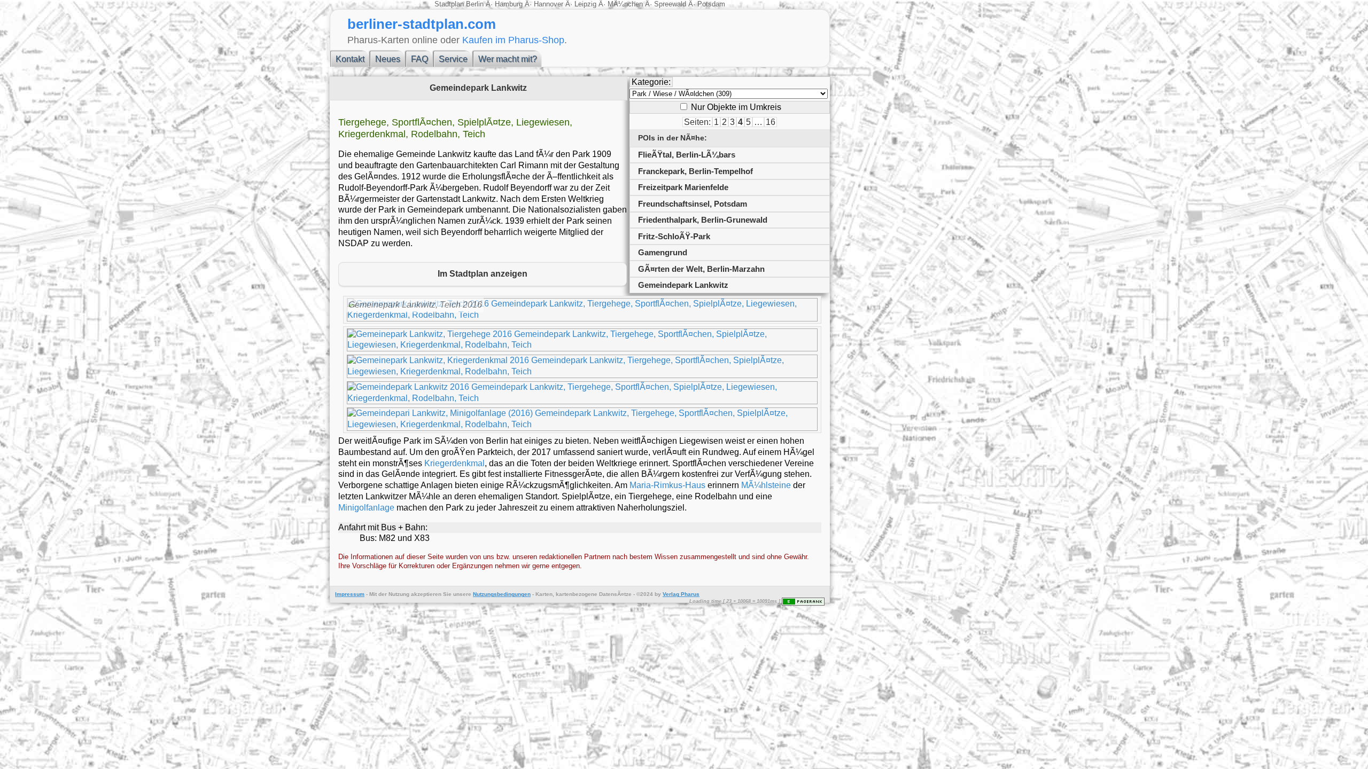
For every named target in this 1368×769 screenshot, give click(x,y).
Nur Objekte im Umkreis (735, 107)
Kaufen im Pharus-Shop (513, 39)
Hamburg (509, 4)
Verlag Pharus (681, 594)
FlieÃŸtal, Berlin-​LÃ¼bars (686, 154)
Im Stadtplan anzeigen (482, 273)
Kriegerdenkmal (454, 463)
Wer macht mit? (507, 59)
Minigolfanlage (366, 507)
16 (770, 122)
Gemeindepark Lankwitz (683, 284)
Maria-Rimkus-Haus (667, 485)
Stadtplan (450, 4)
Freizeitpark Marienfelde (683, 187)
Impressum (349, 594)
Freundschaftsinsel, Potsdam (692, 203)
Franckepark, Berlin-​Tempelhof (695, 171)
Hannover (548, 4)
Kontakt (350, 59)
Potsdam (710, 4)
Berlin (476, 4)
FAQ (419, 59)
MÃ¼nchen (625, 4)
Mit (373, 594)
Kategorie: (651, 82)
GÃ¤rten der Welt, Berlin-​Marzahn (701, 268)
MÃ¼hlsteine (766, 485)
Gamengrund (662, 252)
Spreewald (670, 4)
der (382, 594)
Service (453, 59)
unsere (462, 594)
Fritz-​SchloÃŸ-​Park (674, 236)
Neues (387, 59)
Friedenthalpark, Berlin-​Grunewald (702, 219)
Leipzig (585, 4)
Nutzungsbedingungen (502, 594)
